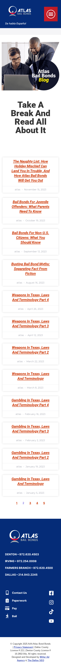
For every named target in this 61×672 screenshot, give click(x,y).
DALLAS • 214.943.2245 (21, 574)
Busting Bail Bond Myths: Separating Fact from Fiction (30, 269)
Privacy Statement (23, 647)
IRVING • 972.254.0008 (21, 561)
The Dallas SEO (36, 660)
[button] (51, 14)
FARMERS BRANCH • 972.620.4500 (29, 568)
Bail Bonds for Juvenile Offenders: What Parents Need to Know (30, 206)
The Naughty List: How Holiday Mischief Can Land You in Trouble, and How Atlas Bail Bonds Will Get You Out (31, 170)
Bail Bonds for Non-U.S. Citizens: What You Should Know (30, 237)
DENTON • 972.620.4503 (22, 554)
